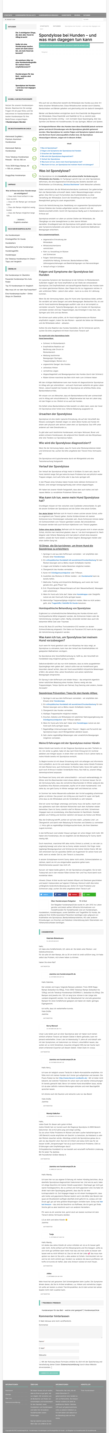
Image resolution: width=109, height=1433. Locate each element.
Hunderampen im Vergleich (48, 15)
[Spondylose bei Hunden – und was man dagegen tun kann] (9, 87)
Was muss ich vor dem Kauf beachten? (21, 290)
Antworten (45, 966)
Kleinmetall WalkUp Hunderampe (13, 149)
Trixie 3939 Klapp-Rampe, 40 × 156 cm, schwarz (17, 167)
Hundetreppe (66, 15)
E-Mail (41, 1348)
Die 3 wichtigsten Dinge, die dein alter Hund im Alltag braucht (26, 35)
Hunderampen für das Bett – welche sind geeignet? (25, 76)
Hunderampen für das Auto (25, 15)
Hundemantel (86, 576)
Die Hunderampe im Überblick (17, 275)
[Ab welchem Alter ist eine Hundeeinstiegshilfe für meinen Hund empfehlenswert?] (9, 62)
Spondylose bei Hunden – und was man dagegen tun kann (26, 87)
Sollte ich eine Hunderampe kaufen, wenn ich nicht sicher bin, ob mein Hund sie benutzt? (24, 48)
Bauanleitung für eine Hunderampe (19, 247)
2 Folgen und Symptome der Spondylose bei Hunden (60, 151)
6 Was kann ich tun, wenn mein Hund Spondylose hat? (61, 162)
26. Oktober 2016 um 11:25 (56, 1062)
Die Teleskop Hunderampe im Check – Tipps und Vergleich (20, 260)
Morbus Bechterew (71, 184)
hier (50, 1424)
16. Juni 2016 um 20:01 (53, 941)
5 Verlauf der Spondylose (50, 159)
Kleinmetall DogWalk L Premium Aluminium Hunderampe (14, 139)
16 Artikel (83, 901)
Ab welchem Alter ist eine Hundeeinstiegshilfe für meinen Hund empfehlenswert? (26, 63)
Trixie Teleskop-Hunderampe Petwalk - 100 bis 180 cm (17, 158)
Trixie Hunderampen (87, 1390)
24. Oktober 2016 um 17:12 (54, 1028)
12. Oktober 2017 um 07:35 (56, 1237)
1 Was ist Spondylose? (48, 148)
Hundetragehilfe (11, 251)
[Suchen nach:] (93, 19)
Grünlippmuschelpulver (60, 573)
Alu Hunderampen (12, 235)
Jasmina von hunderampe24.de (62, 1166)
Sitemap (8, 1394)
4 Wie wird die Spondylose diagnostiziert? (56, 156)
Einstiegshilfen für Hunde (15, 239)
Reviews (77, 15)
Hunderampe (59, 557)
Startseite (8, 15)
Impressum (9, 1390)
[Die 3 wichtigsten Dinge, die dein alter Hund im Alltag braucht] (9, 35)
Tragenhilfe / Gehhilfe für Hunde (65, 603)
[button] (46, 894)
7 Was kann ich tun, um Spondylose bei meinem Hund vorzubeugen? (67, 165)
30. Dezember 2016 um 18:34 (54, 1116)
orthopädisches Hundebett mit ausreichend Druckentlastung (71, 560)
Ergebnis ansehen (21, 222)
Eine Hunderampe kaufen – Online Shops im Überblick (19, 295)
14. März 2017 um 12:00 (55, 1169)
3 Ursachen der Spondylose (51, 154)
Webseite (42, 1355)
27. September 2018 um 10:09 (54, 1276)
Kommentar (43, 1325)
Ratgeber (86, 15)
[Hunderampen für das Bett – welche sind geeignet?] (9, 76)
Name (41, 1341)
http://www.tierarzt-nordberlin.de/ (73, 1078)
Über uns (8, 1398)
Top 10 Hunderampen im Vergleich (19, 286)
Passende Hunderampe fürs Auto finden (18, 280)
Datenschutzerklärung (70, 1364)
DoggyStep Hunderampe (15, 175)
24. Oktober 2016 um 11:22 (56, 977)
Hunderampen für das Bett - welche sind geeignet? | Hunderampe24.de (70, 1310)
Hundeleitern (10, 243)
